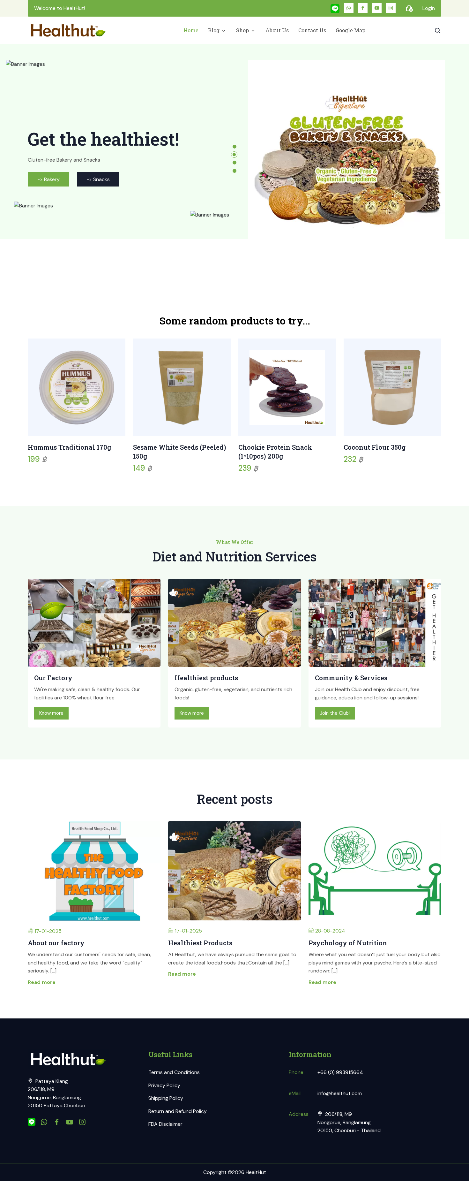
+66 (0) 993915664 (340, 1072)
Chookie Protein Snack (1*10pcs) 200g (275, 451)
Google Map (350, 30)
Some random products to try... (234, 320)
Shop (243, 30)
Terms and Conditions (174, 1072)
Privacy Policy (164, 1085)
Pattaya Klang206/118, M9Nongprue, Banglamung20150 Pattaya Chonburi (56, 1093)
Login (428, 8)
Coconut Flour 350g (375, 447)
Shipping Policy (165, 1098)
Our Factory (53, 678)
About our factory (56, 943)
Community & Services (351, 678)
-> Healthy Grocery (60, 196)
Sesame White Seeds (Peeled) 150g (179, 451)
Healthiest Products (200, 943)
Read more (42, 982)
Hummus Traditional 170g (69, 447)
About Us (277, 30)
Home (190, 30)
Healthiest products (206, 678)
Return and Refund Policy (177, 1111)
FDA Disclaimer (165, 1124)
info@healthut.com (339, 1093)
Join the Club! (335, 713)
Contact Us (312, 30)
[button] (234, 146)
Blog (214, 30)
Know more (51, 713)
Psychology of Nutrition (348, 943)
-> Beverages (124, 196)
